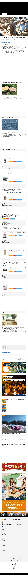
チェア (24, 558)
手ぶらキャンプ (3, 550)
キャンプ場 (3, 539)
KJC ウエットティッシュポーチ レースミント (14, 285)
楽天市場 (8, 44)
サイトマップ (14, 569)
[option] (3, 514)
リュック (8, 558)
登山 (12, 558)
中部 (10, 558)
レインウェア (18, 558)
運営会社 (14, 567)
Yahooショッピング (19, 181)
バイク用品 (3, 549)
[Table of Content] (25, 66)
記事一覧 (14, 566)
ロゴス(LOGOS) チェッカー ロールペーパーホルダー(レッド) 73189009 (17, 232)
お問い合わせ (14, 568)
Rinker (11, 197)
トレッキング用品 (4, 546)
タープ (21, 558)
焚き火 (15, 558)
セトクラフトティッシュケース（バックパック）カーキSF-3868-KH (16, 158)
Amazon (10, 181)
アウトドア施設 (3, 535)
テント (3, 558)
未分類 (2, 551)
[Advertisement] (14, 8)
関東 (5, 558)
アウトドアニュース (4, 533)
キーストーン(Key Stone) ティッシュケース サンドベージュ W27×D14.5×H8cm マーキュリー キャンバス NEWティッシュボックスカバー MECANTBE (17, 195)
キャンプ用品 (3, 540)
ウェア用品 (3, 538)
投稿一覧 (25, 347)
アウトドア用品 (4, 14)
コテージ (3, 544)
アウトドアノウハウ (4, 534)
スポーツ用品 (3, 545)
